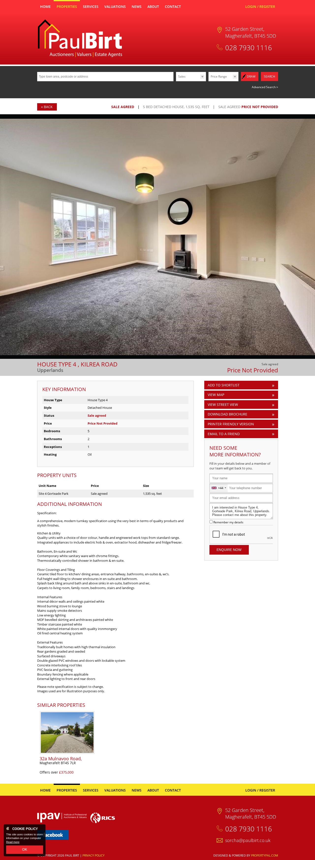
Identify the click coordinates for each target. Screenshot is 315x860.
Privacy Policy (93, 855)
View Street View (223, 404)
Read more (12, 842)
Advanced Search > (265, 87)
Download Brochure (227, 414)
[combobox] (219, 488)
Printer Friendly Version (231, 424)
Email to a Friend (224, 433)
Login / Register (260, 6)
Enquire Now (229, 550)
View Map (216, 394)
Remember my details (228, 522)
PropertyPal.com (264, 855)
